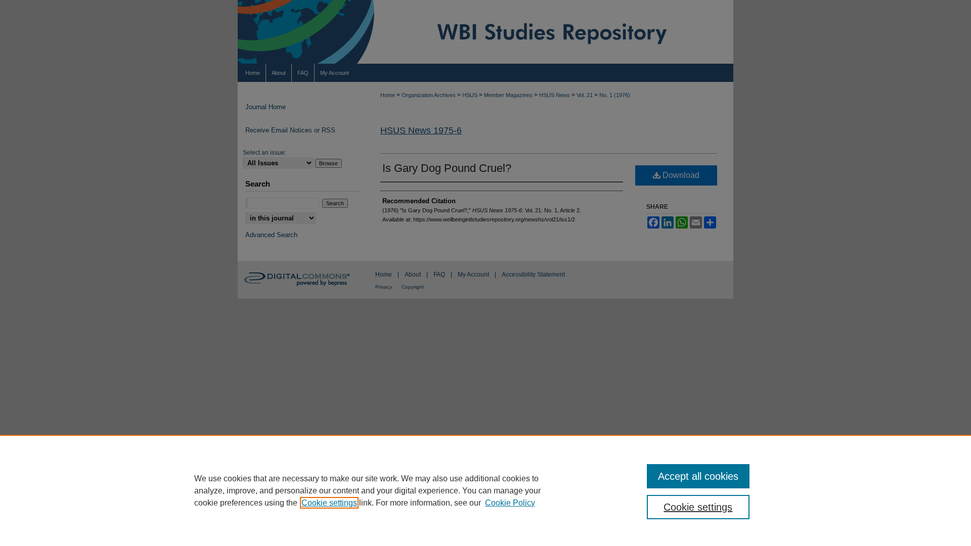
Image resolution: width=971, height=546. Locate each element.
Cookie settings (329, 502)
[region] (485, 490)
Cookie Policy (510, 502)
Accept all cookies (698, 476)
